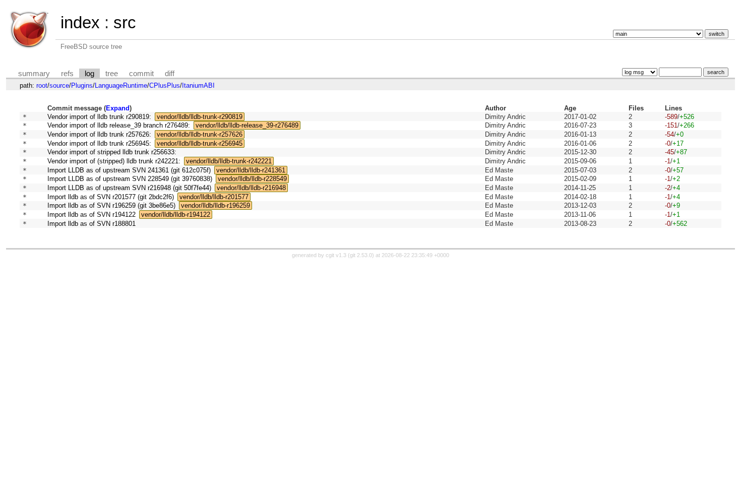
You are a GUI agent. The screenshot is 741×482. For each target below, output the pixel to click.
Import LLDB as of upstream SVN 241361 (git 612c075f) (129, 170)
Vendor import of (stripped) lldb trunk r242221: (113, 161)
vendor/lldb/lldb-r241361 (250, 170)
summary (34, 74)
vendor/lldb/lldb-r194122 (175, 214)
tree (111, 74)
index (80, 22)
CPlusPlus (164, 85)
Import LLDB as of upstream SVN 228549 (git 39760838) (129, 179)
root (41, 85)
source (59, 85)
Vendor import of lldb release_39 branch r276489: (118, 125)
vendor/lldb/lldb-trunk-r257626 (199, 134)
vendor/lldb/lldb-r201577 (214, 197)
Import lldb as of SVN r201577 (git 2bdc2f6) (110, 197)
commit (141, 74)
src (124, 22)
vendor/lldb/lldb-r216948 (251, 188)
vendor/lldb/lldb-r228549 (252, 179)
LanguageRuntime (121, 85)
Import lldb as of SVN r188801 (91, 223)
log (89, 74)
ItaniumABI (198, 85)
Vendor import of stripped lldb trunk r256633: (111, 152)
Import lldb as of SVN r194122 (91, 214)
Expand (118, 108)
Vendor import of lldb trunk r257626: (99, 134)
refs (67, 74)
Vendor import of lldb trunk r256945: (99, 143)
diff (169, 74)
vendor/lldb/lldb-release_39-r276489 (247, 125)
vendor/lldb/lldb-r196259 (215, 205)
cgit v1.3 (336, 255)
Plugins (82, 85)
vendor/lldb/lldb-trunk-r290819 (199, 116)
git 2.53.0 (361, 255)
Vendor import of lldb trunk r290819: (99, 116)
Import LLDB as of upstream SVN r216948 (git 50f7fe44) (129, 188)
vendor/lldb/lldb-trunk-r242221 (229, 161)
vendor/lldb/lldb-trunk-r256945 (199, 143)
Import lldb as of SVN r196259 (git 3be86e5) (111, 205)
